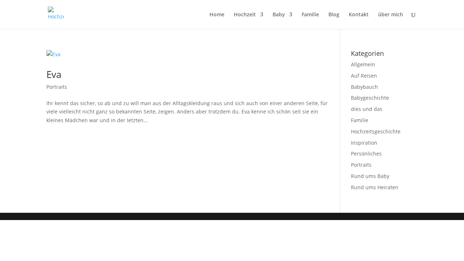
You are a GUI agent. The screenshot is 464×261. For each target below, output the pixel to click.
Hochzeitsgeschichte (376, 131)
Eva (53, 74)
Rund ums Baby (370, 176)
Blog (333, 15)
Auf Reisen (364, 75)
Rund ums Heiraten (374, 187)
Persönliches (366, 153)
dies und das (366, 108)
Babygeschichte (370, 97)
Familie (310, 15)
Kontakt (359, 15)
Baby (279, 15)
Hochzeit (245, 15)
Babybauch (364, 86)
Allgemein (363, 64)
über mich (390, 15)
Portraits (56, 86)
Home (217, 15)
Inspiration (364, 142)
